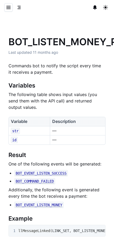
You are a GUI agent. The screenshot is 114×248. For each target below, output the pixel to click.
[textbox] (57, 154)
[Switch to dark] (105, 7)
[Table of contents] (19, 7)
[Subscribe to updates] (95, 7)
